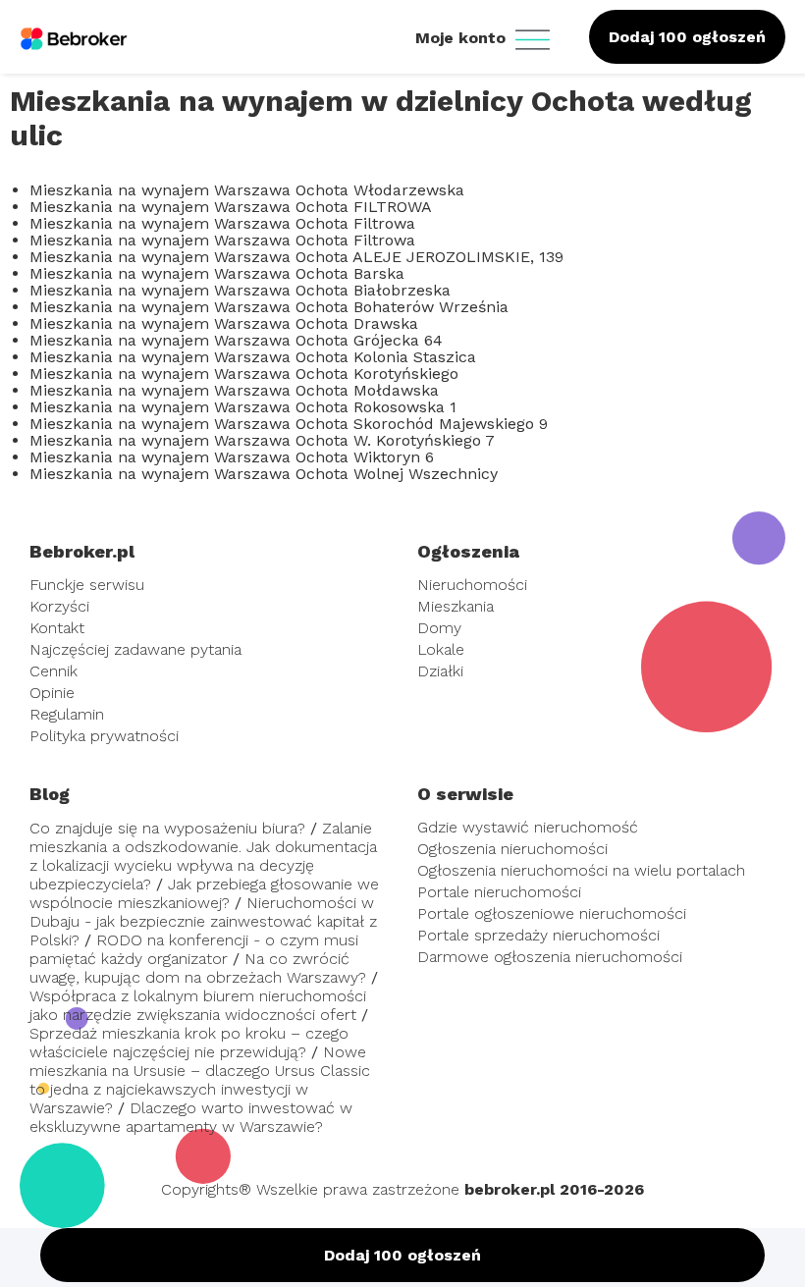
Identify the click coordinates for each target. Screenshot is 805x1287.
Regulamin (66, 714)
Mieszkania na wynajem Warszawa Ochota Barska (216, 273)
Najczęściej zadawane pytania (135, 649)
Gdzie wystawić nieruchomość (527, 827)
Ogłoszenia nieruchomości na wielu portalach (581, 870)
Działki (440, 671)
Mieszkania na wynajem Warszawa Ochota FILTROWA (230, 206)
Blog (49, 793)
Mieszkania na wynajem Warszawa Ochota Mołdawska (234, 390)
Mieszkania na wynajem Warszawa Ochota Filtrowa (222, 223)
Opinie (52, 692)
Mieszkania (455, 606)
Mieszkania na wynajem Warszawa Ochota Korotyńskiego (243, 373)
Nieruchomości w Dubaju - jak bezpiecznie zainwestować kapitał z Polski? (203, 921)
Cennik (53, 671)
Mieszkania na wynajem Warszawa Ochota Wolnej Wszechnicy (263, 473)
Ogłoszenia (468, 551)
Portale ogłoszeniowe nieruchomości (551, 913)
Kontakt (56, 627)
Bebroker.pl (81, 551)
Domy (439, 627)
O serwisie (465, 793)
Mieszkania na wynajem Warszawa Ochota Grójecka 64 (236, 340)
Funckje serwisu (86, 584)
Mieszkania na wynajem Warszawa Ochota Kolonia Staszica (252, 357)
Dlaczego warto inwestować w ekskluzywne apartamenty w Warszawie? (190, 1117)
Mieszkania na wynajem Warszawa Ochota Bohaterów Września (269, 306)
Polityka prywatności (104, 735)
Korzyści (59, 606)
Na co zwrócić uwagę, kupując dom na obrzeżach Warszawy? (197, 968)
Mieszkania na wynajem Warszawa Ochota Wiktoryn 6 (231, 457)
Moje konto (462, 37)
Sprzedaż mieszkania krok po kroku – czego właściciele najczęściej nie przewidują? (189, 1042)
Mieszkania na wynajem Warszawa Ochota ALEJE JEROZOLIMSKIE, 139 (296, 256)
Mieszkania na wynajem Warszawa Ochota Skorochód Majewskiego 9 (288, 423)
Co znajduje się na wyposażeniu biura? (167, 828)
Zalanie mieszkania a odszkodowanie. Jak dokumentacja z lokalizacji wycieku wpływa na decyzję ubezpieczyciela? (203, 856)
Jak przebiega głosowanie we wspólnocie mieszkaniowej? (204, 893)
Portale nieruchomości (499, 892)
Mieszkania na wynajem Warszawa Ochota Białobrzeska (240, 290)
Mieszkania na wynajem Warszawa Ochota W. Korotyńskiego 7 (262, 440)
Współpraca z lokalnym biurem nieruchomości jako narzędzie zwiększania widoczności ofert (197, 1005)
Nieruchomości (472, 584)
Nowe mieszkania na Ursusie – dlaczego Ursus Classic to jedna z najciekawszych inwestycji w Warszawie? (199, 1080)
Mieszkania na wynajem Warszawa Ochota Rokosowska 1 (242, 407)
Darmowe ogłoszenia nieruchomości (549, 956)
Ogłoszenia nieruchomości (512, 848)
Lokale (440, 649)
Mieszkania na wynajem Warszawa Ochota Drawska (223, 323)
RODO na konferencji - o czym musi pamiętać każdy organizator (193, 949)
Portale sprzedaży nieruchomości (538, 935)
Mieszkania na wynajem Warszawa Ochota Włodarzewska (246, 190)
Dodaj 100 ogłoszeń (687, 36)
